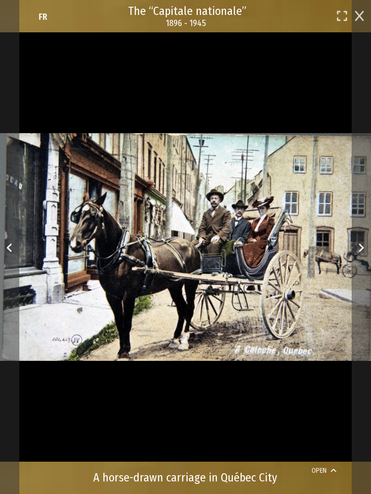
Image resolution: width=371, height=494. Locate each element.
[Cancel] (359, 15)
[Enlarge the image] (342, 16)
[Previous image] (9, 247)
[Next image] (361, 247)
